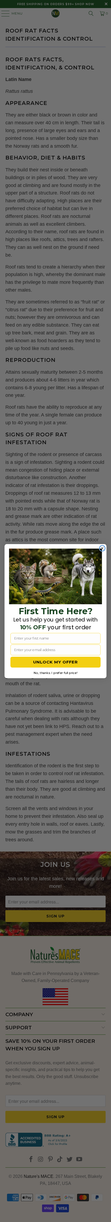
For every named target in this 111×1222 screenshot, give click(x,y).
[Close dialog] (102, 548)
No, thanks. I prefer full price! (55, 672)
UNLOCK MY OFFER (55, 661)
